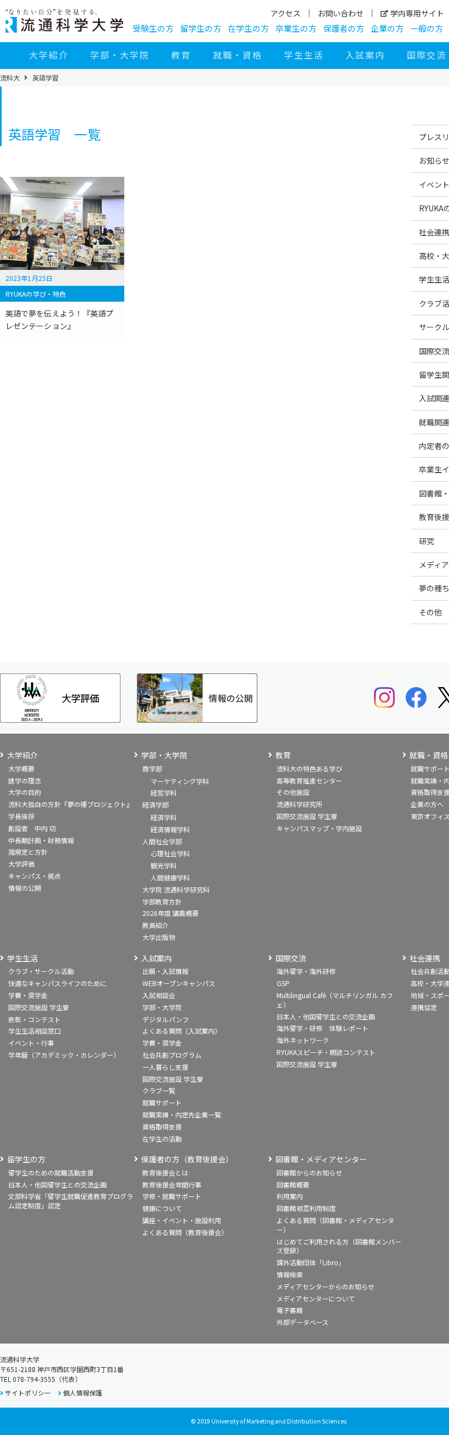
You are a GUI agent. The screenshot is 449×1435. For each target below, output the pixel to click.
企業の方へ (427, 804)
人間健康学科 (170, 877)
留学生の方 (200, 28)
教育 (181, 54)
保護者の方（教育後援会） (187, 1159)
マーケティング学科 (180, 781)
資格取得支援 (162, 1126)
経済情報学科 (170, 829)
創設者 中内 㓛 (32, 828)
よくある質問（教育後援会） (185, 1232)
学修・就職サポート (172, 1196)
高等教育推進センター (309, 780)
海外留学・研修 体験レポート (323, 1028)
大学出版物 (158, 937)
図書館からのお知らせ (309, 1172)
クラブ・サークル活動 (41, 971)
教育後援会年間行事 (172, 1184)
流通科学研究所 (300, 804)
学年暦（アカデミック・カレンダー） (64, 1054)
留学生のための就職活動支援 (51, 1172)
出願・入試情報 (165, 971)
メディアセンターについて (316, 1298)
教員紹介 (155, 925)
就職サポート (162, 1102)
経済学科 (164, 817)
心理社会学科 (170, 853)
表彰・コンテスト (34, 1019)
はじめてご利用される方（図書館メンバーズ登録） (339, 1246)
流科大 (10, 77)
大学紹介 (48, 54)
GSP (283, 983)
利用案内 (290, 1196)
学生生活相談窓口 (34, 1030)
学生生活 (304, 54)
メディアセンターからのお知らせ (326, 1286)
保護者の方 (343, 28)
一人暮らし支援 (165, 1066)
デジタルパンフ (165, 1019)
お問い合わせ (341, 13)
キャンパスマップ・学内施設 (319, 828)
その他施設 (293, 792)
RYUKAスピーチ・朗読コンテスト (326, 1052)
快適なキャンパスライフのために (57, 983)
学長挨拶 (21, 816)
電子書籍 (290, 1310)
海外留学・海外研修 (306, 971)
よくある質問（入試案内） (181, 1030)
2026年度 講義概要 (170, 913)
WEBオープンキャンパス (178, 983)
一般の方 (426, 28)
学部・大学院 (119, 54)
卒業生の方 (295, 28)
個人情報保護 (82, 1392)
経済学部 (155, 804)
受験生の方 (153, 28)
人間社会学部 (162, 841)
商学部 (152, 768)
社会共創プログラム (172, 1054)
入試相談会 (158, 995)
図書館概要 (293, 1184)
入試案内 (365, 54)
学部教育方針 (162, 901)
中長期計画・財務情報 (41, 840)
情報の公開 (24, 887)
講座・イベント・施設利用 (181, 1220)
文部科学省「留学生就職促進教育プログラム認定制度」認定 (70, 1200)
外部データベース (303, 1322)
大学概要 (21, 768)
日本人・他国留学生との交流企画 (326, 1016)
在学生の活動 (162, 1138)
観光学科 (164, 865)
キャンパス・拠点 (34, 875)
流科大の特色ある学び (309, 768)
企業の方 (387, 28)
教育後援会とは (165, 1172)
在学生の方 (248, 28)
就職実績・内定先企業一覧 (181, 1114)
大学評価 (21, 863)
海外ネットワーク (303, 1040)
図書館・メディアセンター (321, 1159)
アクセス (285, 13)
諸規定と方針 (28, 851)
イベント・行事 (31, 1042)
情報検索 (290, 1274)
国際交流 (290, 958)
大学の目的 (24, 792)
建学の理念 (24, 780)
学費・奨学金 (28, 995)
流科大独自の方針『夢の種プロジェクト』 (70, 804)
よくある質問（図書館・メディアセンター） (335, 1224)
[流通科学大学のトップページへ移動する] (64, 21)
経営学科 (164, 792)
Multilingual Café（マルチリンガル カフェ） (335, 999)
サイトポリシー (28, 1392)
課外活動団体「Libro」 (311, 1262)
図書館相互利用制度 (306, 1208)
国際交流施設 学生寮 (307, 816)
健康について (162, 1208)
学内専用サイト (417, 13)
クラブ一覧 (158, 1090)
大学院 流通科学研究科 (176, 889)
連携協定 (424, 1007)
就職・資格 (237, 54)
